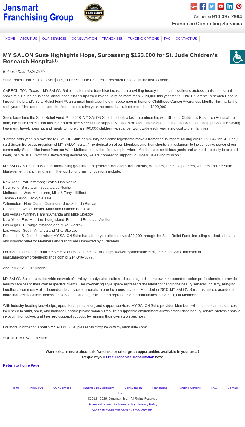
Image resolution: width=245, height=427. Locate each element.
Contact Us (186, 38)
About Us (28, 38)
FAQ (167, 38)
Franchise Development (98, 387)
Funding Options (143, 38)
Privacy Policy (147, 404)
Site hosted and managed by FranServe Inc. (122, 409)
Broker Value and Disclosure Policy (112, 404)
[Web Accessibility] (237, 57)
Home (10, 38)
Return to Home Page (21, 365)
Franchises (112, 38)
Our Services (54, 38)
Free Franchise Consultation (130, 357)
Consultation (84, 38)
